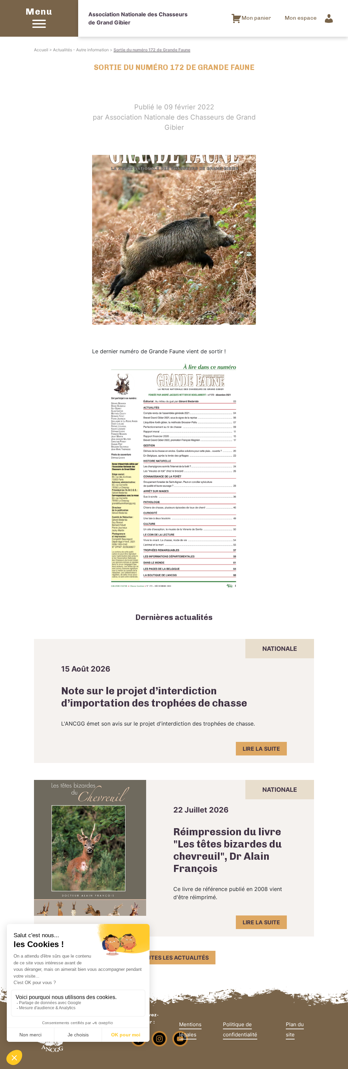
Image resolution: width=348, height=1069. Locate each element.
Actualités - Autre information (81, 49)
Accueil (41, 49)
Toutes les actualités (174, 957)
